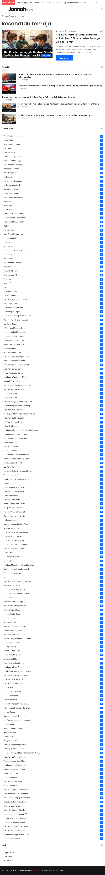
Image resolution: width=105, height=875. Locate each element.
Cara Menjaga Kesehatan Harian (16, 299)
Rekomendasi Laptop (12, 263)
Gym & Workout (9, 173)
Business (7, 148)
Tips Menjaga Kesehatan (13, 540)
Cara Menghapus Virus (12, 781)
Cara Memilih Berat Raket (13, 549)
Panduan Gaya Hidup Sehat (14, 765)
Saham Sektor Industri (12, 630)
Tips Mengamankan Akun (13, 336)
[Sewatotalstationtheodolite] (20, 9)
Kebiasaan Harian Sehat (13, 557)
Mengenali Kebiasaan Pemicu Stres (17, 385)
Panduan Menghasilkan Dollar (15, 434)
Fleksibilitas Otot (10, 700)
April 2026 (7, 857)
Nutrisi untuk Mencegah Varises (16, 606)
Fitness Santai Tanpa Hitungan (16, 594)
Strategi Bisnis (9, 152)
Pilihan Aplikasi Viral (11, 651)
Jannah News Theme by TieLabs (51, 870)
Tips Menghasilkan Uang (13, 663)
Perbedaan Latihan (11, 520)
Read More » (64, 58)
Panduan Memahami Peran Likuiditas (18, 565)
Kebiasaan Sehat (10, 291)
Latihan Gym (8, 255)
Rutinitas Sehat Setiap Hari (14, 802)
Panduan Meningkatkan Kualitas (16, 835)
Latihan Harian (9, 598)
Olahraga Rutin (9, 622)
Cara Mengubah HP (11, 446)
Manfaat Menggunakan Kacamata (17, 720)
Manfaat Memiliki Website (13, 389)
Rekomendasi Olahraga (12, 610)
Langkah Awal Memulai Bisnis (15, 545)
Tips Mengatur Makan (12, 573)
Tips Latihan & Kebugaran (14, 250)
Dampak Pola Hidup (11, 381)
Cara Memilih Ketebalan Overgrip (16, 826)
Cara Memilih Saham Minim (14, 626)
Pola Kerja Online (10, 304)
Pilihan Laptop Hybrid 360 (14, 340)
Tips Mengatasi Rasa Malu (14, 761)
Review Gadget (9, 295)
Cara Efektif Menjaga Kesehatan (16, 798)
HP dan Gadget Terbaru (13, 728)
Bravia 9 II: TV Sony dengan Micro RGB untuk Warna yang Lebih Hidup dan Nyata (55, 115)
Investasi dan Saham (12, 692)
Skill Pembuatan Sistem (13, 308)
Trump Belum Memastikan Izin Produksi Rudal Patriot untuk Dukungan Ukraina (38, 97)
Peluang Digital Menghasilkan (15, 332)
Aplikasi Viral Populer (11, 655)
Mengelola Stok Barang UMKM (16, 675)
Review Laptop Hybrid (12, 463)
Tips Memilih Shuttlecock (13, 418)
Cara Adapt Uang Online (13, 234)
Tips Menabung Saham (12, 536)
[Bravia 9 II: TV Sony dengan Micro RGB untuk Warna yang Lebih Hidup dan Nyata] (9, 119)
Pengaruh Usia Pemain (12, 508)
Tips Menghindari (10, 475)
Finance (6, 242)
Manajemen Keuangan (12, 181)
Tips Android (8, 724)
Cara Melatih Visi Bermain (14, 830)
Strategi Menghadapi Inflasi (14, 745)
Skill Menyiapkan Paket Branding (16, 406)
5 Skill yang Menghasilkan (14, 328)
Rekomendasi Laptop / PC (14, 165)
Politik (5, 287)
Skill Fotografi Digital (11, 312)
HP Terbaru (8, 259)
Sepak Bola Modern (11, 495)
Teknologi (7, 279)
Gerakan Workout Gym (12, 528)
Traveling (7, 483)
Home (6, 16)
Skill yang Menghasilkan (13, 185)
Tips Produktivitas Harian (13, 222)
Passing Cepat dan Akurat (14, 512)
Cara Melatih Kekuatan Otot (14, 516)
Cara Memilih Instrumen (13, 683)
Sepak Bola (8, 140)
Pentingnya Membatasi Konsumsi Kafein (19, 414)
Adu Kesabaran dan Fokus (14, 769)
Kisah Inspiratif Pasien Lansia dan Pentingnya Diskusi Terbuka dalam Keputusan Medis (58, 104)
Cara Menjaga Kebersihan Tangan (17, 581)
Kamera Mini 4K (10, 348)
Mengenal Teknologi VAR (13, 634)
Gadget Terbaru (9, 732)
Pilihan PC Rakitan (10, 271)
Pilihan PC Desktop (11, 426)
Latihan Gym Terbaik (11, 643)
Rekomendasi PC (10, 275)
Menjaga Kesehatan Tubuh (14, 361)
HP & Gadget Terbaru (12, 144)
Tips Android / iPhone (12, 238)
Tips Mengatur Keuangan (13, 679)
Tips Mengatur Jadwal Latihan (15, 532)
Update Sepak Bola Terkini (14, 504)
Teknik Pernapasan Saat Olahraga (17, 704)
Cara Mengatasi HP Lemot (14, 716)
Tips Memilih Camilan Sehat (14, 757)
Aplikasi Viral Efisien (11, 659)
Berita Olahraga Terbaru (13, 156)
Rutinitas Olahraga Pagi (13, 602)
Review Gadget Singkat (13, 161)
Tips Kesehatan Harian (12, 136)
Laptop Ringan (9, 712)
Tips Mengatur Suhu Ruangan (15, 794)
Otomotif (7, 283)
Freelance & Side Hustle (13, 214)
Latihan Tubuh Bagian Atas (14, 589)
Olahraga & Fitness (11, 169)
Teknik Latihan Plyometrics (14, 487)
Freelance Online (10, 397)
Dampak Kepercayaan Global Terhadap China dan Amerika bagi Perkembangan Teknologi (52, 3)
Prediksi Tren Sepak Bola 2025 (16, 479)
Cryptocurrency (10, 267)
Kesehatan (7, 561)
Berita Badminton (10, 773)
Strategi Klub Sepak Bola (13, 491)
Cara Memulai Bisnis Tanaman (15, 320)
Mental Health (9, 230)
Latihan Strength (10, 393)
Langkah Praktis (10, 451)
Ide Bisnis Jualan (10, 324)
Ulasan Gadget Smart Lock (14, 344)
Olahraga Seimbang (11, 585)
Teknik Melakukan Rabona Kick (16, 455)
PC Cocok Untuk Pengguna (14, 818)
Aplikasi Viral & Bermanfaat (14, 218)
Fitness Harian (9, 618)
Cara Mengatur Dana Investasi (16, 569)
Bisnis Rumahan (10, 210)
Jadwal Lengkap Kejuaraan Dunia (17, 638)
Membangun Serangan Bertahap (16, 708)
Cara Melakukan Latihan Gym (15, 524)
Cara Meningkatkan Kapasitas (15, 790)
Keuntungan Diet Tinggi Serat (15, 438)
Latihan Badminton (11, 777)
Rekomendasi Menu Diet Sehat (16, 365)
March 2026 (8, 861)
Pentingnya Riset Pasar (13, 667)
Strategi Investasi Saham (13, 749)
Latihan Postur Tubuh (12, 614)
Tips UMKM (8, 687)
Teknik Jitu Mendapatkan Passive (17, 316)
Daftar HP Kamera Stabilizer (15, 810)
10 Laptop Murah (10, 786)
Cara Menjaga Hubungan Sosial (16, 357)
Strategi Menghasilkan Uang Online (17, 402)
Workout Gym (9, 246)
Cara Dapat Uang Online (13, 197)
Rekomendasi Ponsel (11, 806)
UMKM (6, 226)
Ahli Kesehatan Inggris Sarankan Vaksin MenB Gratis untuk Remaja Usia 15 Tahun (78, 38)
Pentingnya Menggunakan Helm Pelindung (20, 430)
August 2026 (8, 853)
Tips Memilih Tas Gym (12, 369)
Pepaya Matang (10, 442)
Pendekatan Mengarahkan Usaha (17, 671)
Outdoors (7, 201)
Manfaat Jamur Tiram (12, 353)
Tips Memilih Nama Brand (13, 410)
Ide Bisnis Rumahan (11, 467)
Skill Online (7, 553)
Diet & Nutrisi (8, 205)
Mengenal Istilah (10, 741)
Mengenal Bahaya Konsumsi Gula (17, 471)
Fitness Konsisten (10, 696)
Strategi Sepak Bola (11, 500)
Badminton (7, 177)
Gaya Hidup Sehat (10, 189)
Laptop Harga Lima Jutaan (14, 822)
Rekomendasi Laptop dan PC (15, 814)
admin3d (61, 31)
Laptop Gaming (9, 647)
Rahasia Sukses (9, 736)
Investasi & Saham (11, 193)
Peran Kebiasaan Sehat (13, 373)
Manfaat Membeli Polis (12, 422)
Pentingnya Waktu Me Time (14, 377)
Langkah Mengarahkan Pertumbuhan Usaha (21, 753)
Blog (5, 577)
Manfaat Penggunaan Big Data (16, 459)
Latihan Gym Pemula (12, 839)
